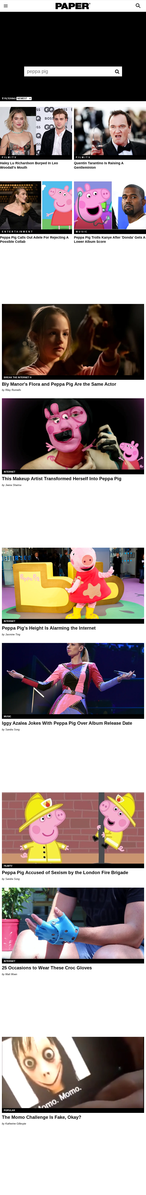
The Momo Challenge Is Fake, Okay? (41, 1117)
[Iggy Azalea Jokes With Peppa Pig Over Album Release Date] (73, 678)
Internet (9, 471)
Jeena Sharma (13, 485)
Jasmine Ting (12, 634)
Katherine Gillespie (15, 1123)
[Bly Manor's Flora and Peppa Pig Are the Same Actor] (73, 339)
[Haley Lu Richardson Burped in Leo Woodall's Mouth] (36, 131)
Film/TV (9, 157)
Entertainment (17, 231)
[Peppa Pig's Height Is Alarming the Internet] (73, 583)
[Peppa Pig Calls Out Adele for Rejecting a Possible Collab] (36, 205)
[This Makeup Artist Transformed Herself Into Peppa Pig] (73, 434)
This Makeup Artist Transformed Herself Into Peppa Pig (61, 478)
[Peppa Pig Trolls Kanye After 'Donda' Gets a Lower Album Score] (110, 205)
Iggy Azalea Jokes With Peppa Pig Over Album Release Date (67, 723)
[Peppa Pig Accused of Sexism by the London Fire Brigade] (73, 828)
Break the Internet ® (18, 377)
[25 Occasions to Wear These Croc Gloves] (73, 923)
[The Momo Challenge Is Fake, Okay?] (73, 1072)
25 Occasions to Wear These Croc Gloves (47, 967)
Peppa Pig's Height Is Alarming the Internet (49, 628)
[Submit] (117, 71)
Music (82, 231)
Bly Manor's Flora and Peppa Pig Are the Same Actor (59, 384)
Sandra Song (12, 729)
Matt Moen (11, 974)
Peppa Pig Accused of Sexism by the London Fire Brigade (65, 872)
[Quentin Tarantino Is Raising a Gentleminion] (110, 131)
